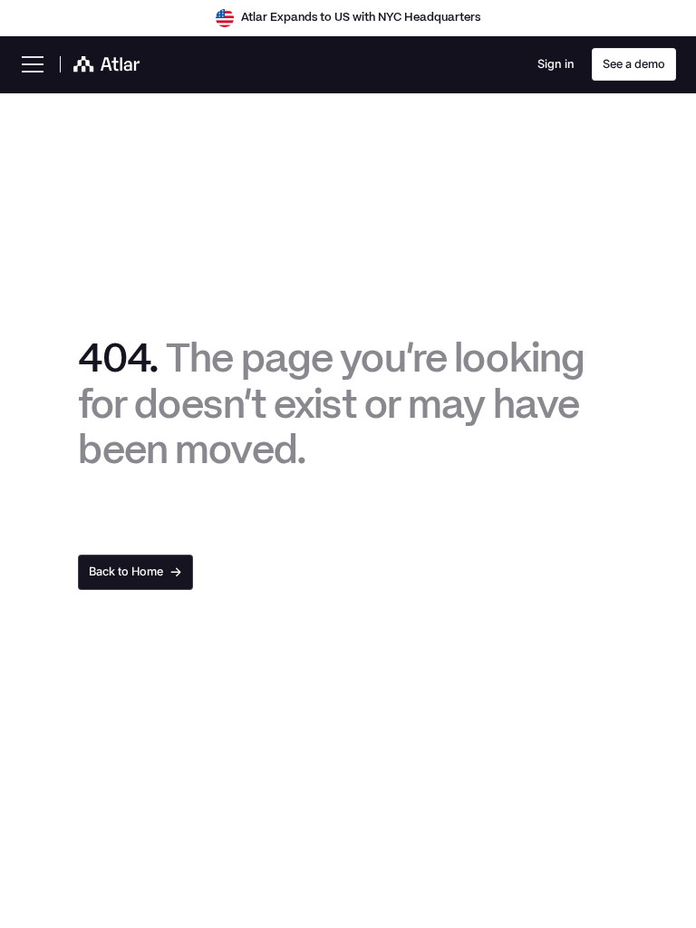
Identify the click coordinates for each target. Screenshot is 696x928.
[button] (33, 64)
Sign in (556, 64)
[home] (100, 64)
